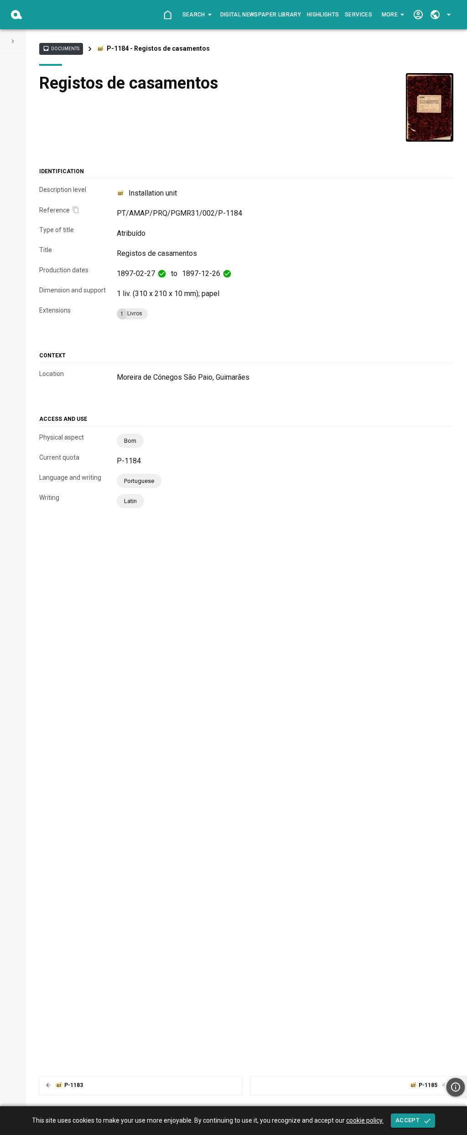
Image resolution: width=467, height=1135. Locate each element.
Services (358, 14)
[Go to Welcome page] (167, 14)
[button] (196, 14)
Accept (407, 1120)
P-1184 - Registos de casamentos (158, 48)
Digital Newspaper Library (260, 14)
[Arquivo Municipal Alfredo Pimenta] (16, 14)
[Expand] (12, 41)
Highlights (323, 14)
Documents (61, 48)
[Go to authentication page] (418, 14)
